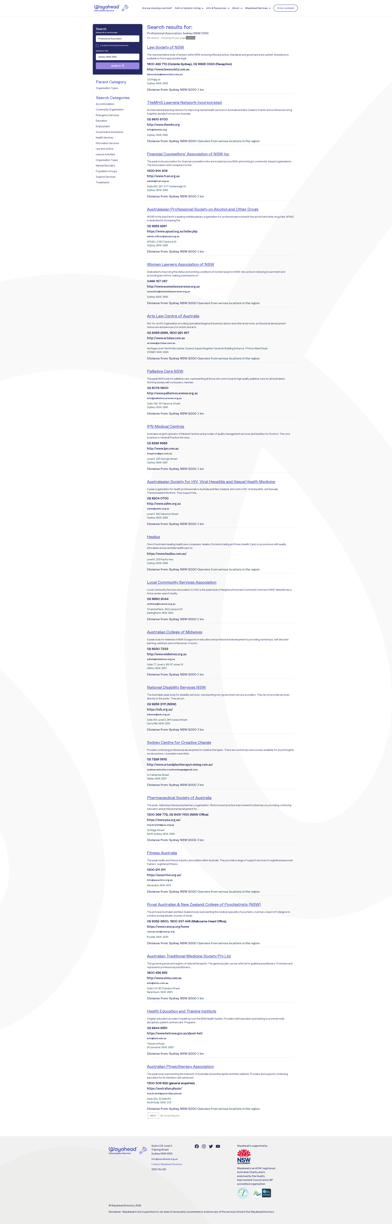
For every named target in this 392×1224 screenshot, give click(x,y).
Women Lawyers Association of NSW (180, 264)
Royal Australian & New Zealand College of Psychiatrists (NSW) (204, 904)
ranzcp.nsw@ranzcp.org (160, 931)
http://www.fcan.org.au (163, 176)
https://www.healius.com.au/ (167, 553)
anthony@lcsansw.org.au (161, 603)
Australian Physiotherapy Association (180, 1066)
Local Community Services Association (181, 582)
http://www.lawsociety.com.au (168, 69)
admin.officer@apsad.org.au (163, 236)
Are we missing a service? (157, 8)
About (235, 8)
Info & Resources (216, 8)
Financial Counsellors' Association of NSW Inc (188, 154)
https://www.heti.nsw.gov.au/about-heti (174, 1033)
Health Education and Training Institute (181, 1011)
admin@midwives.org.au (161, 659)
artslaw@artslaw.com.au (161, 342)
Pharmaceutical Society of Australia (179, 797)
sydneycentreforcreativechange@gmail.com (172, 769)
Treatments (102, 182)
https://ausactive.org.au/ (164, 875)
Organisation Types (107, 88)
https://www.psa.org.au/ (164, 820)
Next (190, 37)
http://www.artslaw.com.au (166, 338)
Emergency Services (107, 115)
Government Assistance (109, 132)
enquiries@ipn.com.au (159, 453)
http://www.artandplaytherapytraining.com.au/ (180, 764)
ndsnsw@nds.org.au (158, 714)
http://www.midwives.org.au (167, 654)
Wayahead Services (256, 8)
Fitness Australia (162, 853)
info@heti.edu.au (156, 1038)
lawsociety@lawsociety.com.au (165, 74)
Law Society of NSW (165, 47)
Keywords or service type (106, 32)
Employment (103, 126)
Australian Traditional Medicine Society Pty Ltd (189, 956)
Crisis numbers (285, 8)
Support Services (106, 176)
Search (116, 65)
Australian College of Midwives (174, 632)
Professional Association (164, 33)
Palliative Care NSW (165, 371)
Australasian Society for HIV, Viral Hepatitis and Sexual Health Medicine (211, 481)
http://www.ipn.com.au (163, 448)
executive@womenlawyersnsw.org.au (168, 291)
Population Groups (106, 171)
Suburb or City (102, 51)
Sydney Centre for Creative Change (179, 742)
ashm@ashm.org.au (158, 508)
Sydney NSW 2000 (196, 33)
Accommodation (105, 104)
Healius (153, 536)
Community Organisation (110, 109)
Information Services (107, 143)
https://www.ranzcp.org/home (168, 926)
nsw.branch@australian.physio (164, 1093)
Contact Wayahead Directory (166, 1164)
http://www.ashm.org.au (164, 503)
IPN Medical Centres (165, 426)
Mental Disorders (105, 165)
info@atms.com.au (157, 982)
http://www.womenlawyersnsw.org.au (173, 286)
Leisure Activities (105, 154)
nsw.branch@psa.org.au (160, 824)
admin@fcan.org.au (158, 180)
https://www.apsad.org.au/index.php (172, 231)
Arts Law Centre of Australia (173, 316)
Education (101, 120)
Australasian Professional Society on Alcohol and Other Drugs (202, 209)
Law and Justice (104, 148)
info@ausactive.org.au (160, 879)
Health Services (104, 137)
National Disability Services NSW (176, 687)
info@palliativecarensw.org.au (164, 398)
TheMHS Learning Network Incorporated (184, 102)
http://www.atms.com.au (164, 978)
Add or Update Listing (187, 8)
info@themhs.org (157, 129)
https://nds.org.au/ (160, 709)
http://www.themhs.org (163, 124)
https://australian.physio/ (164, 1088)
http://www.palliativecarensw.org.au (172, 393)
